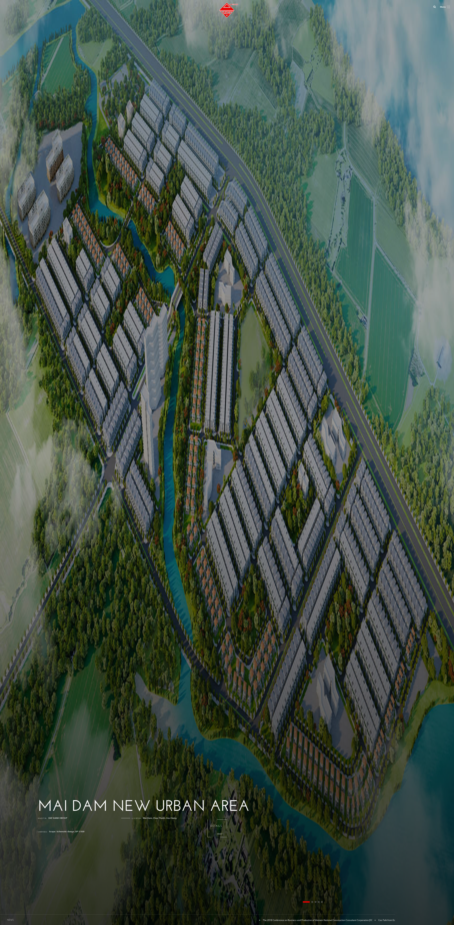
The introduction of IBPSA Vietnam (278, 920)
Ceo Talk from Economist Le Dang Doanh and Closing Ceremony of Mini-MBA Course (213, 920)
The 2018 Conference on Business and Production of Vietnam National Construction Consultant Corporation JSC (111, 920)
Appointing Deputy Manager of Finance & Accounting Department (333, 920)
